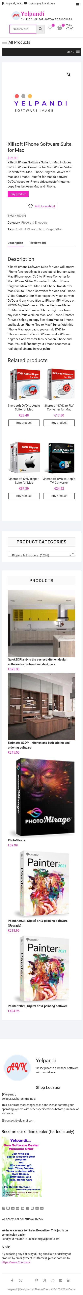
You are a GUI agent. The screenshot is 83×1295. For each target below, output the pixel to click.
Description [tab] (15, 243)
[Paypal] (17, 1206)
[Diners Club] (22, 1206)
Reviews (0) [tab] (38, 243)
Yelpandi (32, 13)
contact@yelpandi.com (41, 3)
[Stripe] (37, 1206)
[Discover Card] (27, 1206)
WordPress (68, 1289)
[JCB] (42, 1206)
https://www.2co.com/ (16, 1262)
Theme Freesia (43, 1289)
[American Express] (3, 1206)
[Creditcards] (32, 1206)
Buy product (18, 194)
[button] (70, 52)
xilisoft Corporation (49, 229)
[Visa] (13, 1206)
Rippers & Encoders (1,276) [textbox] (40, 555)
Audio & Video (25, 229)
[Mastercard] (8, 1206)
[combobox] (41, 553)
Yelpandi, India (13, 3)
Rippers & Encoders (34, 222)
